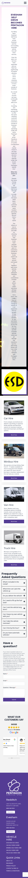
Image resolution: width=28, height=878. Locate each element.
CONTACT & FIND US (12, 868)
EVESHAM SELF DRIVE (12, 843)
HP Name (3, 641)
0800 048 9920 (10, 808)
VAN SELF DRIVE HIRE (12, 850)
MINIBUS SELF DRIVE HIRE (13, 848)
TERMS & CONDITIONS (13, 871)
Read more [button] (8, 753)
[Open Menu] (25, 3)
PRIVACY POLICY (11, 866)
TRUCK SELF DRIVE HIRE (13, 853)
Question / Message (9, 687)
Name (5, 673)
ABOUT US (9, 861)
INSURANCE (9, 863)
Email (5, 680)
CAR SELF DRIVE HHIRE (12, 845)
